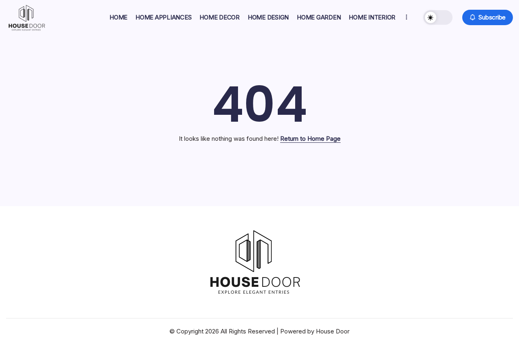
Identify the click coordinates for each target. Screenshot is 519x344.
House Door (333, 331)
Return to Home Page (310, 138)
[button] (438, 17)
